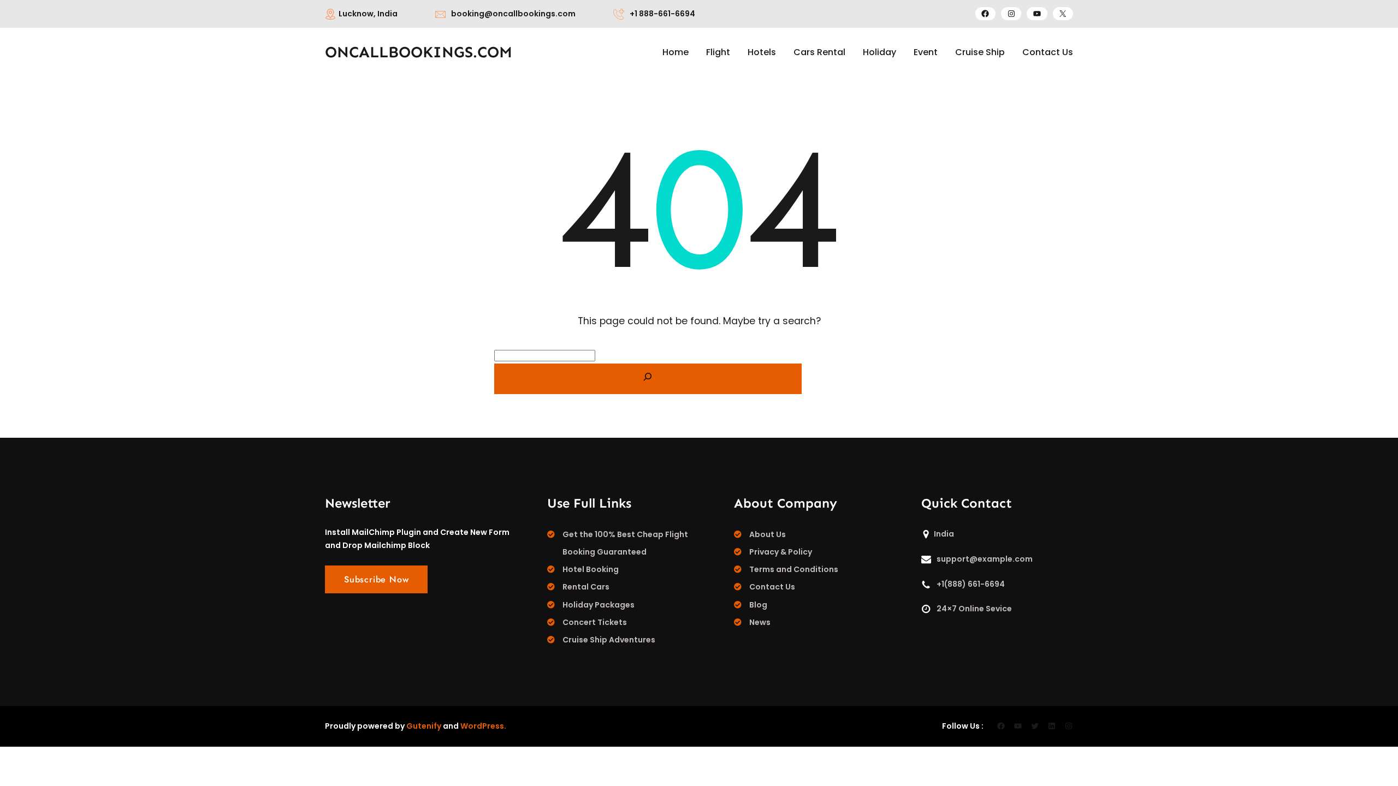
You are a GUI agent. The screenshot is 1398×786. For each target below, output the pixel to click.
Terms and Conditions (793, 569)
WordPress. (483, 725)
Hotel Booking (590, 569)
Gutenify (424, 725)
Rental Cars (585, 586)
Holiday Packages (598, 604)
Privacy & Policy (780, 551)
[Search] (648, 379)
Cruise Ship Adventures (608, 639)
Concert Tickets (594, 622)
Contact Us (772, 586)
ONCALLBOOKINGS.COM (418, 52)
